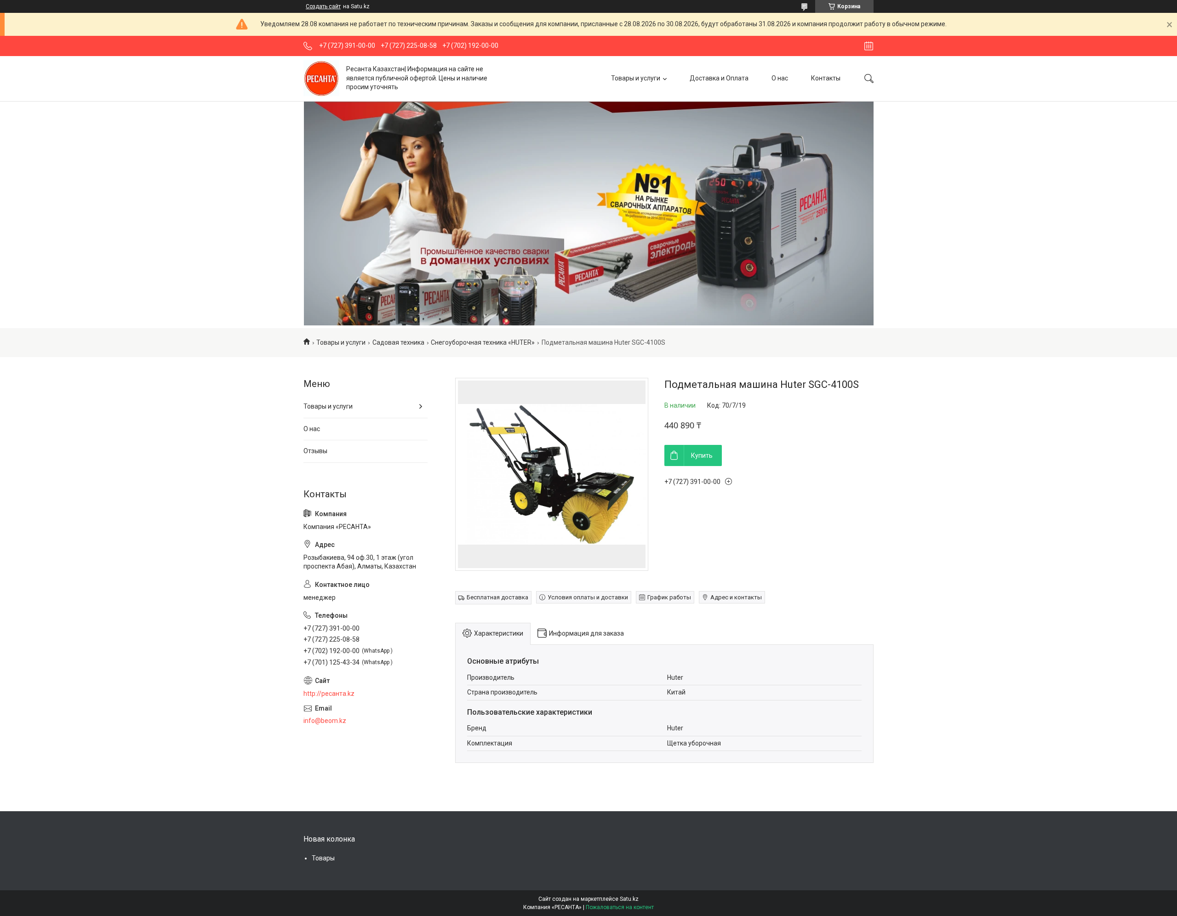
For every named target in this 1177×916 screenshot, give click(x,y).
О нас (779, 78)
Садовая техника (398, 342)
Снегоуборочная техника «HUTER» (483, 342)
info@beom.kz (324, 720)
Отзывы (315, 451)
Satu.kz (629, 899)
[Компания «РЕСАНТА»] (321, 78)
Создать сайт (323, 6)
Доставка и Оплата (719, 78)
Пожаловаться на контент (620, 907)
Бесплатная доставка (497, 597)
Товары (323, 858)
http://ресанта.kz (328, 693)
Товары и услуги (635, 78)
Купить (702, 455)
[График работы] (868, 46)
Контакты (825, 78)
